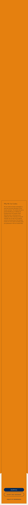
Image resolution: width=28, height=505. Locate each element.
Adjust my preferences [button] (14, 499)
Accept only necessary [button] (14, 494)
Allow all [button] (14, 489)
